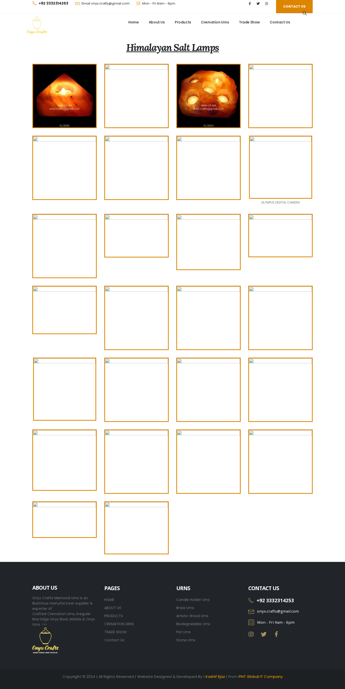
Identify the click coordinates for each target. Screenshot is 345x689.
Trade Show (249, 22)
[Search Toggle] (305, 13)
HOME (109, 599)
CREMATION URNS (119, 623)
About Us (157, 22)
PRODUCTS (113, 615)
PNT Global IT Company (261, 676)
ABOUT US (112, 607)
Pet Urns (183, 632)
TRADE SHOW (115, 632)
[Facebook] (250, 3)
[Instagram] (266, 3)
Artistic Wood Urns (192, 615)
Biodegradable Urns (193, 623)
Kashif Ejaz (215, 676)
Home (133, 22)
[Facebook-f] (276, 634)
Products (183, 22)
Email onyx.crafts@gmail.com (106, 3)
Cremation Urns (215, 22)
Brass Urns (185, 607)
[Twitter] (258, 3)
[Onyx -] (37, 26)
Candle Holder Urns (193, 599)
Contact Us (280, 22)
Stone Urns (185, 640)
